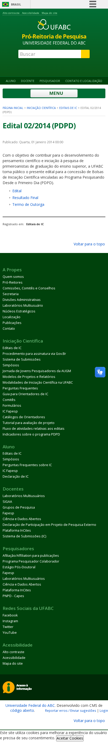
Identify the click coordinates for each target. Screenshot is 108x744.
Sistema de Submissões (22, 359)
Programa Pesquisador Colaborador (31, 561)
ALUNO (11, 81)
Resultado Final (25, 197)
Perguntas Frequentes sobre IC (27, 465)
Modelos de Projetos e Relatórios (29, 376)
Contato (9, 328)
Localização (11, 317)
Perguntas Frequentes (20, 388)
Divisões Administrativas (22, 299)
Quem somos (13, 276)
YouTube (10, 632)
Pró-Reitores (13, 282)
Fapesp (8, 513)
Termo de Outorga (28, 204)
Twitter (8, 627)
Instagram (10, 621)
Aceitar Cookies (70, 738)
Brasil (16, 4)
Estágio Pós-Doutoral (19, 567)
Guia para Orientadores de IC (25, 394)
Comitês (9, 400)
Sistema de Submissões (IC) (24, 536)
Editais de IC (68, 108)
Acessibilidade (30, 13)
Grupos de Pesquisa (19, 507)
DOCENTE (27, 81)
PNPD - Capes (13, 596)
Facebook (10, 615)
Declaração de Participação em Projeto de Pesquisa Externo (49, 524)
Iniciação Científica (41, 108)
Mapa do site (49, 13)
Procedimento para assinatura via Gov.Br (34, 353)
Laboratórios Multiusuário (23, 305)
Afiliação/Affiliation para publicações (31, 555)
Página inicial (13, 108)
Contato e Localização (83, 81)
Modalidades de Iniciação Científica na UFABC (38, 382)
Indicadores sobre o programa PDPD (31, 434)
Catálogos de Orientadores (24, 417)
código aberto (22, 710)
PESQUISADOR (50, 81)
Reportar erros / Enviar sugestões (70, 710)
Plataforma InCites (17, 530)
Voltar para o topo (89, 243)
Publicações (12, 323)
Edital (16, 190)
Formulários (12, 405)
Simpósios (11, 365)
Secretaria (11, 294)
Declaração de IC (16, 476)
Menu (55, 93)
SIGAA (7, 501)
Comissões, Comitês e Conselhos (29, 288)
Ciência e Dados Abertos (22, 519)
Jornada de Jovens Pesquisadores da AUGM (37, 371)
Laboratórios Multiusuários (24, 496)
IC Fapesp (10, 411)
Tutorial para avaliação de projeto (29, 423)
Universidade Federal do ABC (30, 705)
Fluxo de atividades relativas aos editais (33, 428)
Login (104, 710)
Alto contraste (11, 13)
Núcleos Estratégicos (19, 311)
